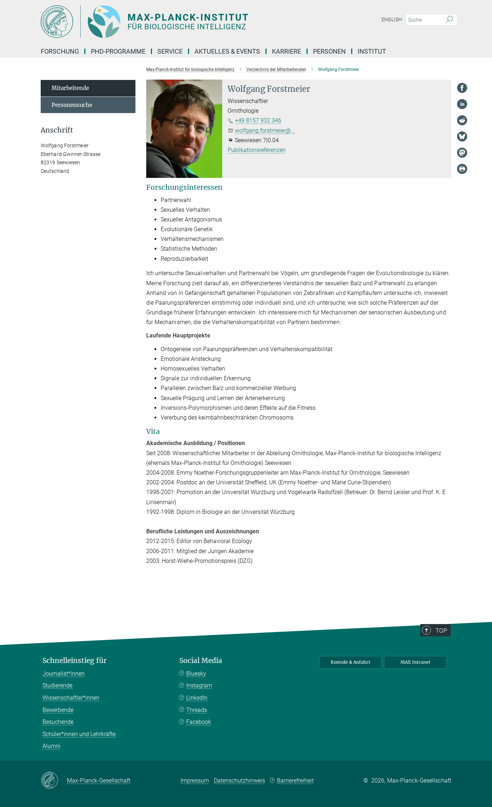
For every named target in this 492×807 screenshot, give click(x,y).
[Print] (462, 168)
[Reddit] (462, 120)
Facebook (198, 721)
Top (441, 630)
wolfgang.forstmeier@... (265, 130)
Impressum (194, 780)
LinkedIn (196, 697)
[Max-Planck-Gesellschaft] (54, 780)
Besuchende (58, 721)
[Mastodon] (462, 152)
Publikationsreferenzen (257, 150)
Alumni (52, 746)
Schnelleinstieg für (75, 660)
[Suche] (449, 20)
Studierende (57, 685)
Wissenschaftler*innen (71, 697)
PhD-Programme (118, 51)
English (391, 19)
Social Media (200, 660)
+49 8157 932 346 (258, 120)
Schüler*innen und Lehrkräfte (79, 734)
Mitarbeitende (70, 88)
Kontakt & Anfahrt (350, 662)
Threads (196, 710)
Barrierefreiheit (295, 780)
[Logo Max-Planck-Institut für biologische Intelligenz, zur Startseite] (176, 21)
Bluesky (196, 673)
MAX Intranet (415, 662)
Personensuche (72, 105)
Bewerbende (58, 710)
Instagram (199, 685)
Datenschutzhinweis (239, 780)
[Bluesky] (462, 136)
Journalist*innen (64, 673)
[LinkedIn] (462, 104)
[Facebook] (462, 87)
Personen (329, 51)
